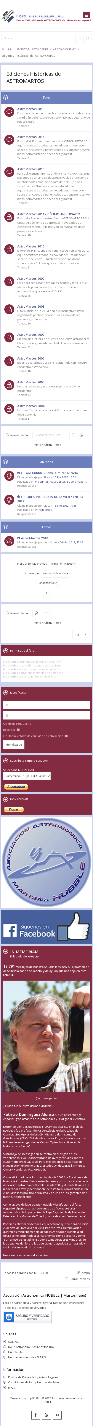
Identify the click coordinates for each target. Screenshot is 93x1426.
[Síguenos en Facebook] (35, 1415)
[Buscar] (79, 38)
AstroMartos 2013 (30, 169)
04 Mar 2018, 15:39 (71, 542)
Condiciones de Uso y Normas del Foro (33, 1382)
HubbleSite (15, 1352)
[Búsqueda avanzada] (87, 38)
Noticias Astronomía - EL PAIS (27, 1357)
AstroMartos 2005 (30, 382)
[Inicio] (46, 15)
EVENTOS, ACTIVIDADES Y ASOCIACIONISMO (46, 49)
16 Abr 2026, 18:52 (64, 477)
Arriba (86, 1272)
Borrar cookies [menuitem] (80, 1278)
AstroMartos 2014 (30, 137)
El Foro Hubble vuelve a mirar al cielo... (50, 473)
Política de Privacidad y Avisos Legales (33, 1377)
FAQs (11, 1387)
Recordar (9, 730)
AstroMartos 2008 (30, 306)
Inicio (9, 49)
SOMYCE (13, 1342)
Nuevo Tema (19, 435)
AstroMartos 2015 (30, 109)
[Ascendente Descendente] (46, 583)
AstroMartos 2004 (30, 406)
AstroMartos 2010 (30, 246)
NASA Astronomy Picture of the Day (31, 1347)
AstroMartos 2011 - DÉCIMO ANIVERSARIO (48, 214)
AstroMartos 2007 (30, 334)
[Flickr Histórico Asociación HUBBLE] (57, 1415)
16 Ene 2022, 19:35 (65, 505)
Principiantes (43, 510)
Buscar (73, 435)
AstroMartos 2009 (30, 278)
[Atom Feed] (46, 1415)
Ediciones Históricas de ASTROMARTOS (28, 55)
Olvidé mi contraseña (17, 724)
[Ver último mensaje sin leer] (18, 473)
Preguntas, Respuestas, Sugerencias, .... (61, 481)
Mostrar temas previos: (32, 563)
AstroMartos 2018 (34, 538)
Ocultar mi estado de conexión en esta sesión (33, 736)
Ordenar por (32, 573)
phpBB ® (33, 1398)
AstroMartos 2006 (30, 358)
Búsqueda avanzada (81, 435)
